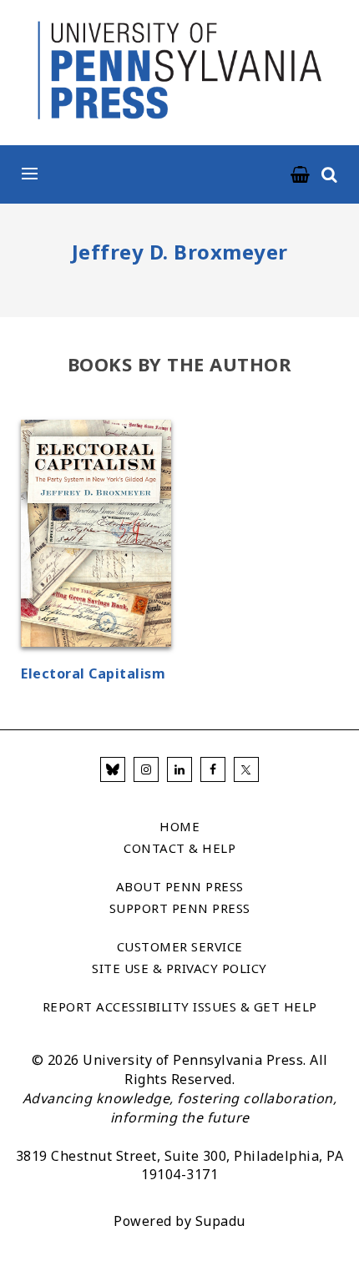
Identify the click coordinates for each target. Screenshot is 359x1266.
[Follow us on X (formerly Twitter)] (246, 769)
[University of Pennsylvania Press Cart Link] (300, 175)
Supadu (220, 1221)
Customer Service (180, 946)
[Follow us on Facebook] (212, 769)
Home (179, 826)
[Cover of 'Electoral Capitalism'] (96, 536)
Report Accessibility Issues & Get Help (180, 1006)
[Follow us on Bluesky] (112, 769)
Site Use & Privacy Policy (179, 968)
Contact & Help (179, 848)
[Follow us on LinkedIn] (179, 769)
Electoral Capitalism (93, 673)
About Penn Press (180, 886)
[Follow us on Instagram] (146, 769)
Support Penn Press (179, 908)
